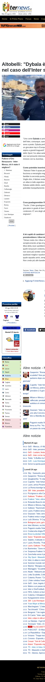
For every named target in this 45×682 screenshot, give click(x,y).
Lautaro (6, 199)
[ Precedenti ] (11, 323)
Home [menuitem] (4, 19)
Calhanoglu (8, 189)
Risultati (11, 225)
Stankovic (7, 217)
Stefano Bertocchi (31, 273)
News (31, 270)
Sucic (6, 208)
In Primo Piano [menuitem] (16, 19)
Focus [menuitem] (28, 19)
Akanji (6, 177)
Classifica (7, 358)
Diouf (6, 183)
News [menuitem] (36, 19)
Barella (6, 186)
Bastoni (6, 180)
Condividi (31, 330)
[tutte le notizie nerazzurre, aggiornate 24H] (17, 7)
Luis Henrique (9, 214)
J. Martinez (8, 170)
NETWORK (41, 667)
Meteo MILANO (11, 328)
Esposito (7, 202)
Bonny (6, 205)
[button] (11, 221)
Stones (6, 211)
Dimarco (7, 195)
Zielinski (7, 192)
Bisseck (7, 173)
